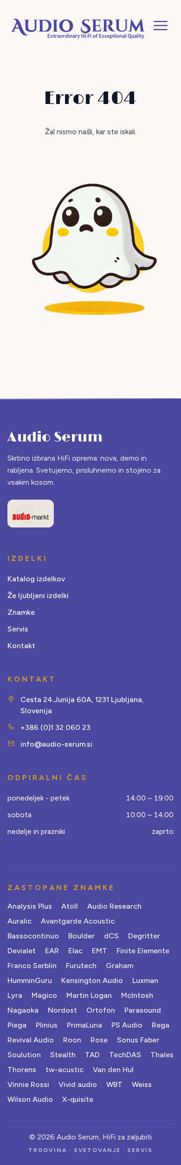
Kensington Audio (92, 980)
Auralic (19, 921)
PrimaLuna (84, 1025)
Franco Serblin (32, 965)
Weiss (142, 1084)
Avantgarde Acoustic (78, 921)
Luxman (145, 980)
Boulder (81, 935)
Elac (75, 950)
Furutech (81, 965)
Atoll (69, 906)
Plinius (47, 1025)
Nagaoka (23, 1010)
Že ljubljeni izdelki (38, 595)
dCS (111, 935)
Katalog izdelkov (36, 578)
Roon (72, 1039)
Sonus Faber (138, 1039)
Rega (160, 1025)
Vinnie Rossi (28, 1084)
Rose (99, 1039)
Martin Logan (89, 995)
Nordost (62, 1010)
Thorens (21, 1069)
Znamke (21, 612)
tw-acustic (64, 1069)
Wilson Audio (30, 1099)
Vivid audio (77, 1084)
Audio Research (114, 906)
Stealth (63, 1054)
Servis (17, 629)
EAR (52, 950)
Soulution (24, 1054)
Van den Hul (113, 1069)
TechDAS (125, 1054)
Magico (44, 995)
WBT (114, 1084)
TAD (92, 1054)
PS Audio (126, 1025)
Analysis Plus (29, 906)
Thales (162, 1054)
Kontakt (21, 645)
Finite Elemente (142, 950)
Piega (16, 1025)
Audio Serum (55, 437)
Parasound (142, 1010)
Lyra (14, 995)
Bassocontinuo (33, 935)
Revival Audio (30, 1039)
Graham (119, 965)
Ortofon (100, 1010)
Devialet (21, 950)
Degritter (144, 935)
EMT (99, 950)
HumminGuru (29, 980)
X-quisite (77, 1099)
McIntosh (137, 995)
